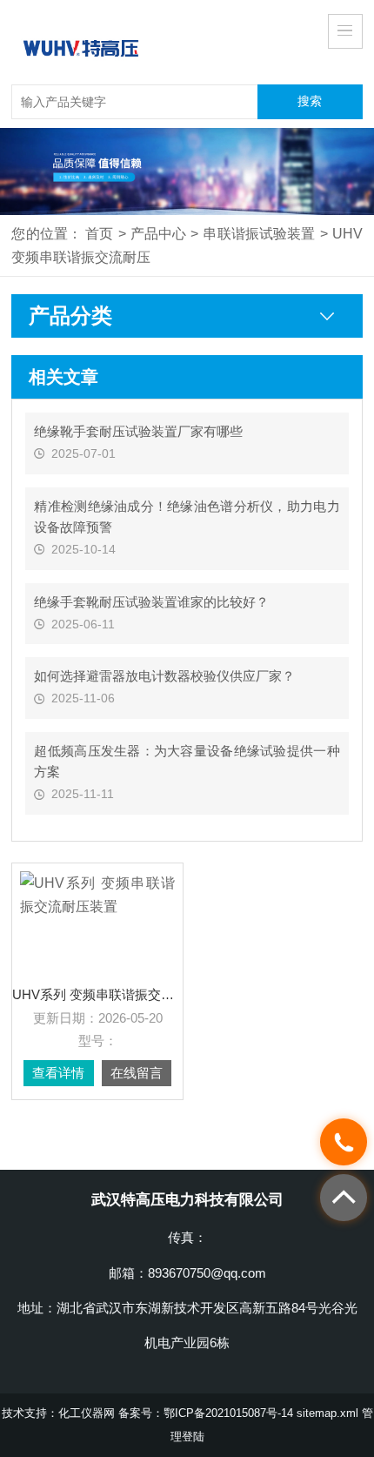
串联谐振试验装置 (259, 233)
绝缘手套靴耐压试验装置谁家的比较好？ (151, 601)
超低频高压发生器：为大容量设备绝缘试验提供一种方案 (186, 761)
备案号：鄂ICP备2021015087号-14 (205, 1413)
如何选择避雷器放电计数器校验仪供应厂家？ (164, 675)
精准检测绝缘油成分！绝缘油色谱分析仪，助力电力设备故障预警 (186, 516)
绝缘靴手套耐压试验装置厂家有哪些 (138, 431)
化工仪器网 (86, 1413)
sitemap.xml (327, 1413)
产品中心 (158, 233)
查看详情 (58, 1073)
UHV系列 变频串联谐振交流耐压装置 (97, 995)
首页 (99, 233)
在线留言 (136, 1073)
